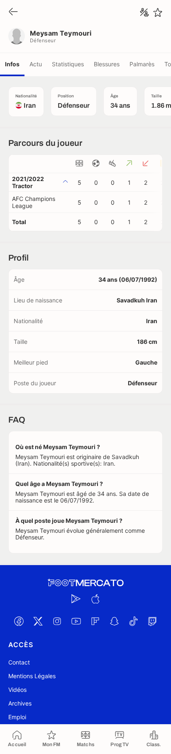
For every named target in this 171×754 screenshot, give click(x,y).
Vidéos (17, 689)
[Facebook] (18, 621)
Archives (20, 703)
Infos (12, 64)
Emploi (17, 716)
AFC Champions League (33, 202)
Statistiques (68, 64)
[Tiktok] (133, 621)
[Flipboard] (95, 621)
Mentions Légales (32, 675)
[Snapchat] (114, 621)
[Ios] (95, 598)
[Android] (76, 598)
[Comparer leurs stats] (144, 12)
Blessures (107, 64)
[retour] (13, 12)
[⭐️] (158, 12)
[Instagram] (57, 621)
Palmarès (141, 64)
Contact (19, 662)
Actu (35, 64)
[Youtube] (76, 621)
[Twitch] (152, 621)
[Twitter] (38, 621)
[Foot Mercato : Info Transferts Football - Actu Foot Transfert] (85, 582)
